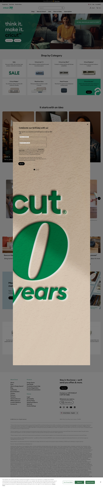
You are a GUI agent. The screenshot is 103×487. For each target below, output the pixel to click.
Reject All (79, 482)
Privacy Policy (22, 150)
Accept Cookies (90, 482)
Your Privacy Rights (68, 482)
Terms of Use (41, 149)
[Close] (87, 124)
